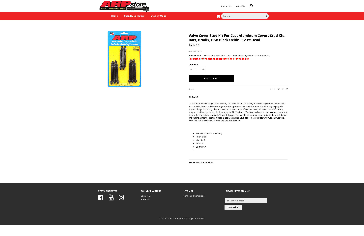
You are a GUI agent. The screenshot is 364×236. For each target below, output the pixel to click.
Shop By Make (158, 16)
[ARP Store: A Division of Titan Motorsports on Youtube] (111, 198)
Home (114, 16)
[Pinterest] (283, 88)
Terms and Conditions (194, 195)
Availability (195, 55)
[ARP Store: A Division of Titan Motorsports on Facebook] (100, 198)
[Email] (271, 88)
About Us (240, 6)
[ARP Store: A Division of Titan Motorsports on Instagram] (121, 198)
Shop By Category (134, 16)
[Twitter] (279, 88)
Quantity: (193, 64)
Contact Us (226, 6)
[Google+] (287, 88)
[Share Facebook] (274, 88)
